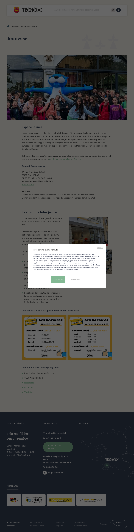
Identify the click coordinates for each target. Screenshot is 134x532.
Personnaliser (75, 279)
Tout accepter (58, 279)
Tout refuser (100, 247)
